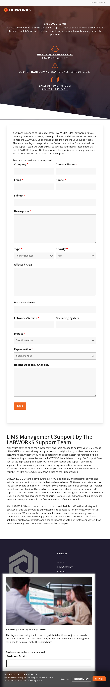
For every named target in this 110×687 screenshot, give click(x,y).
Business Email (17, 656)
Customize (65, 679)
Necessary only (81, 679)
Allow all (99, 679)
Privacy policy (36, 680)
